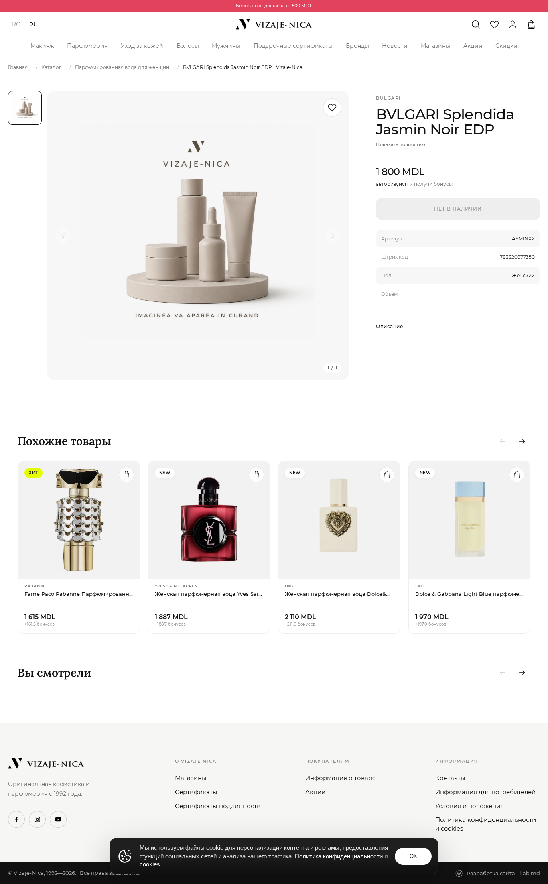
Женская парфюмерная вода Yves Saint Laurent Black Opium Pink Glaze (209, 594)
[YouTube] (58, 819)
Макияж (42, 45)
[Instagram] (37, 819)
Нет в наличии (458, 209)
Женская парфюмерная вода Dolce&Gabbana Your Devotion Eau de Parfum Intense (339, 594)
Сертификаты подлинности (218, 806)
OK (413, 856)
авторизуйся (392, 184)
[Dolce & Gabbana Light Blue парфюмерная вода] (469, 520)
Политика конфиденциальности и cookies (485, 824)
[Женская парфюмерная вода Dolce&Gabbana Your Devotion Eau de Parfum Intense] (339, 520)
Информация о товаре (340, 778)
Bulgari (388, 98)
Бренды (357, 45)
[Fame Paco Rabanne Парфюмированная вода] (79, 520)
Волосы (188, 45)
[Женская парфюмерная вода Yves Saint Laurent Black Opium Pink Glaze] (209, 520)
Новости (395, 45)
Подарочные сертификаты (293, 45)
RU (33, 24)
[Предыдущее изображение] (63, 235)
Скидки (506, 45)
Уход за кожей (142, 45)
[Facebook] (16, 819)
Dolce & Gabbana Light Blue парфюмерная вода (469, 594)
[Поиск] (476, 24)
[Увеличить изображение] (198, 235)
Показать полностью (400, 144)
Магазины (435, 45)
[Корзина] (531, 24)
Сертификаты (196, 792)
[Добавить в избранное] (332, 107)
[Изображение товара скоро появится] (25, 108)
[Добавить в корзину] (126, 474)
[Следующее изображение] (332, 235)
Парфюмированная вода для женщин (122, 67)
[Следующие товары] (521, 441)
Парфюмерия (87, 45)
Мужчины (226, 45)
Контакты (450, 778)
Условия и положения (469, 806)
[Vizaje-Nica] (274, 24)
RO (16, 24)
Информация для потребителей (485, 792)
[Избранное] (494, 24)
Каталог (51, 67)
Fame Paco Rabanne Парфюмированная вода (78, 594)
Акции (473, 45)
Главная (18, 67)
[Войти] (513, 24)
